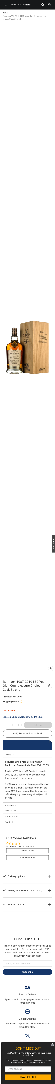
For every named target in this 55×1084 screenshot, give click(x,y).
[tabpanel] (27, 779)
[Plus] (18, 725)
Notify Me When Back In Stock (27, 733)
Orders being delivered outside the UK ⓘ (23, 717)
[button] (43, 5)
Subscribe (27, 971)
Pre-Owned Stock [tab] (11, 816)
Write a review (27, 850)
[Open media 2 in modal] (27, 347)
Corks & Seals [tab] (10, 811)
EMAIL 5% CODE (28, 1077)
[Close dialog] (52, 1044)
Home (5, 12)
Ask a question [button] (27, 857)
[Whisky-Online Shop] (20, 4)
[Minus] (6, 725)
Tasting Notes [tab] (10, 805)
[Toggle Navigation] (6, 5)
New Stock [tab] (9, 822)
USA (34, 929)
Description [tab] (9, 755)
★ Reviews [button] (53, 543)
